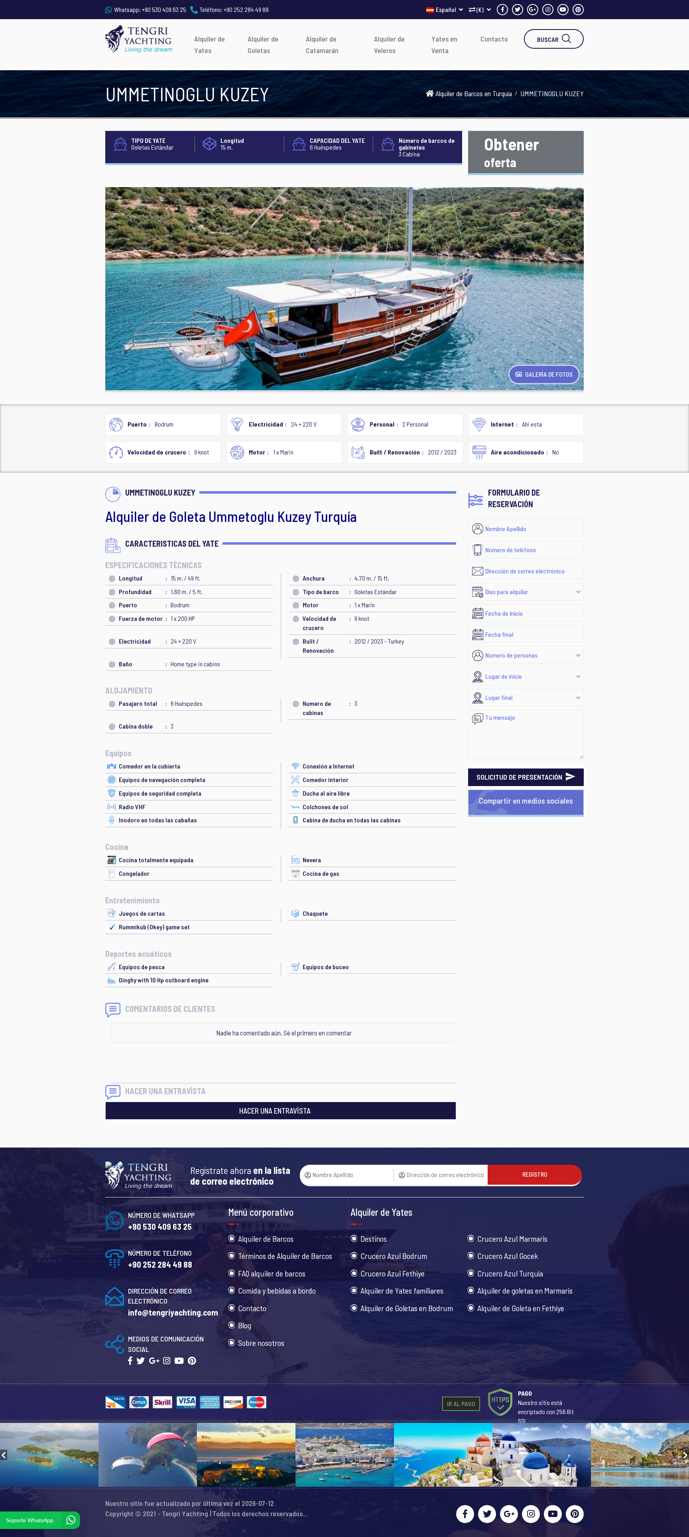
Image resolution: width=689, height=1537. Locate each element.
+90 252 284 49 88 (246, 9)
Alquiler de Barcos (265, 1238)
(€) (480, 9)
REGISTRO (534, 1174)
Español (446, 9)
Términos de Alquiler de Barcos (285, 1255)
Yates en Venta (444, 44)
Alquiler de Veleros (389, 44)
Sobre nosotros (261, 1342)
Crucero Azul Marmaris (512, 1238)
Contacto (494, 38)
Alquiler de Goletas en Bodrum (406, 1308)
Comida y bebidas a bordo (277, 1290)
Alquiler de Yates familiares (401, 1290)
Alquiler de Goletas (263, 44)
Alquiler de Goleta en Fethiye (520, 1308)
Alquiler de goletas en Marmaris (525, 1290)
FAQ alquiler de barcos (271, 1273)
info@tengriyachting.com (173, 1312)
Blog (244, 1325)
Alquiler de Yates (209, 44)
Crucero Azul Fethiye (392, 1273)
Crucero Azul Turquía (510, 1273)
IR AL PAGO (461, 1403)
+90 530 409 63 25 (164, 9)
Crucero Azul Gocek (507, 1255)
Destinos (373, 1238)
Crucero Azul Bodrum (393, 1255)
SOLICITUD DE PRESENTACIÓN (520, 776)
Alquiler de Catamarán (322, 44)
